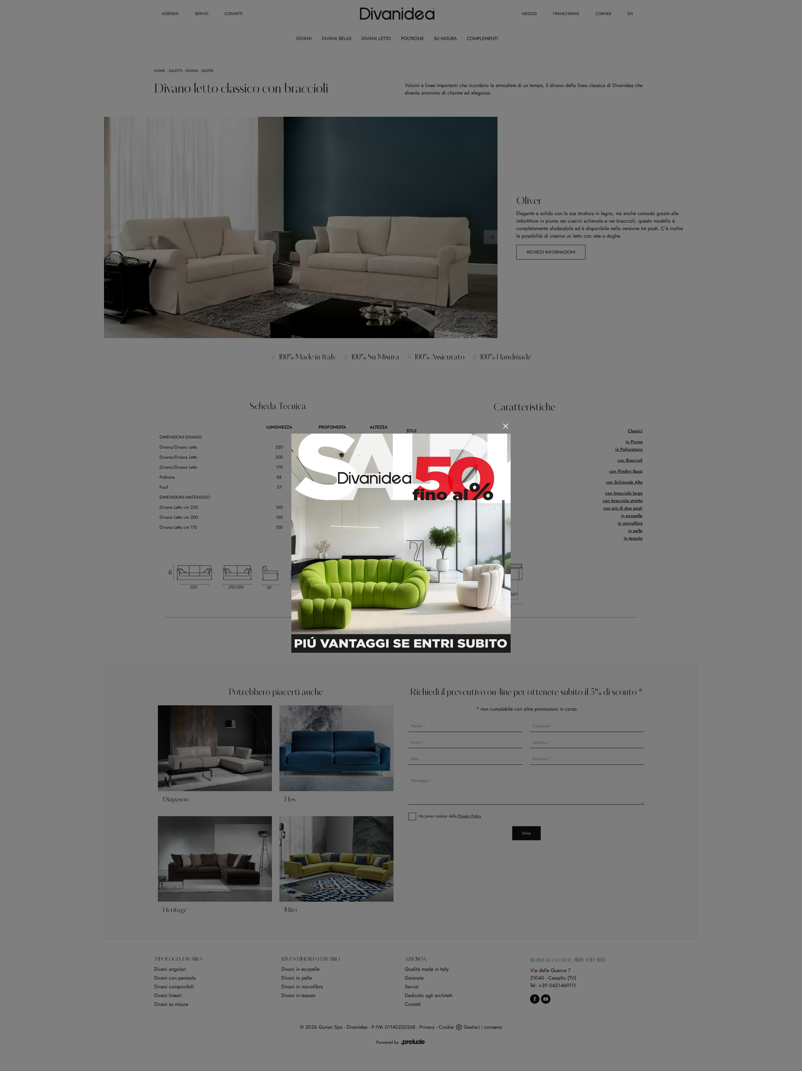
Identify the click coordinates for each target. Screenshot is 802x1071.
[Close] (506, 426)
